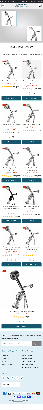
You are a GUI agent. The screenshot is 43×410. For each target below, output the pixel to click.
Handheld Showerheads (19, 55)
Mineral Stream (18, 401)
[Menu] (3, 5)
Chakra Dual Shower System (11, 81)
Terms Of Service (28, 361)
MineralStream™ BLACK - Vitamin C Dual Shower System (11, 209)
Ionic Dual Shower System (31, 124)
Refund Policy (27, 358)
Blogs (4, 361)
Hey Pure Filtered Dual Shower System (21, 311)
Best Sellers (6, 55)
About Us (5, 355)
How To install (7, 364)
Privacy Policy (27, 355)
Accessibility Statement (31, 367)
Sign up (36, 344)
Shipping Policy (27, 364)
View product (31, 98)
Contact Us (6, 358)
